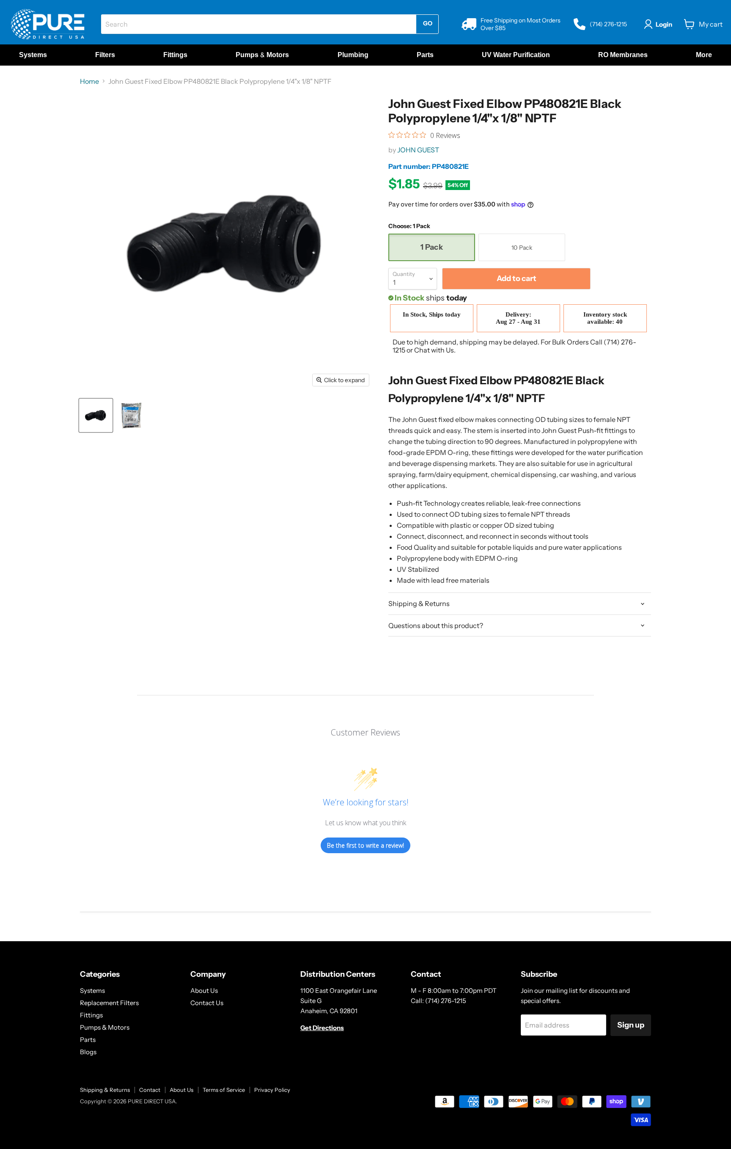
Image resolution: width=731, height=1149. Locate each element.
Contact (149, 1089)
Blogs (88, 1052)
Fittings (91, 1015)
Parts (88, 1040)
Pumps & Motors (104, 1027)
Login (664, 24)
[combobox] (258, 24)
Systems (92, 990)
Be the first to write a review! (365, 845)
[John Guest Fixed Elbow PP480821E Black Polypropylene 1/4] (96, 415)
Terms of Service (224, 1089)
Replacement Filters (109, 1003)
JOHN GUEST (418, 150)
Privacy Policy (272, 1089)
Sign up (630, 1025)
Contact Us (206, 1003)
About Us (204, 990)
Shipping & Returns (105, 1089)
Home (89, 81)
